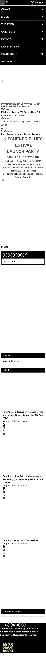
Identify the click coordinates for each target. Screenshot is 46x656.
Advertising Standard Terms (14, 632)
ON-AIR (6, 9)
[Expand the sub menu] (42, 9)
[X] (10, 255)
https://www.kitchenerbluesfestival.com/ (21, 134)
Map (23, 115)
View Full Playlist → (12, 361)
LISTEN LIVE (9, 261)
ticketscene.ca (23, 174)
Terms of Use (31, 628)
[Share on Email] (6, 247)
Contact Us (5, 628)
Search (6, 61)
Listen (39, 2)
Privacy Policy (18, 628)
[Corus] (0, 638)
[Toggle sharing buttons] (4, 424)
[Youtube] (20, 255)
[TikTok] (24, 255)
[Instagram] (15, 255)
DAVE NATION (10, 46)
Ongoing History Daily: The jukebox (20, 540)
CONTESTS (8, 31)
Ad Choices (6, 641)
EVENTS (6, 39)
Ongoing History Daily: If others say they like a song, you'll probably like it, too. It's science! (23, 479)
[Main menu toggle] (2, 2)
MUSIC (5, 16)
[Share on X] (4, 247)
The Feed (7, 24)
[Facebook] (5, 255)
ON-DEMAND (9, 54)
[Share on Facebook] (2, 247)
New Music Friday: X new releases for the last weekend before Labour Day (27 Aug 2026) (23, 415)
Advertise (33, 632)
